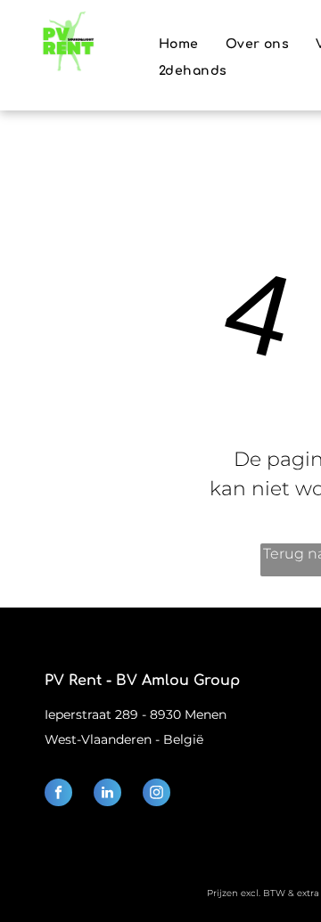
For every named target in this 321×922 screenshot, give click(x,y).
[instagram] (156, 795)
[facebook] (58, 795)
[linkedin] (107, 795)
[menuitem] (178, 44)
